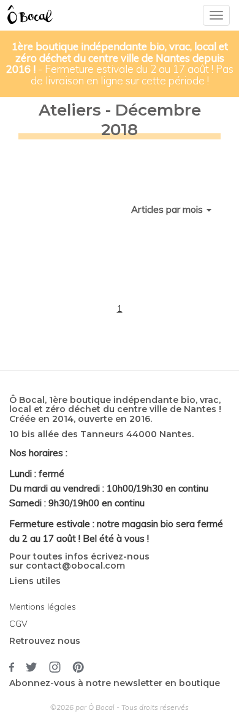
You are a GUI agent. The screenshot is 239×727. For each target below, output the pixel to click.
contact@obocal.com (75, 565)
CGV (18, 623)
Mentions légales (42, 606)
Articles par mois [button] (168, 209)
